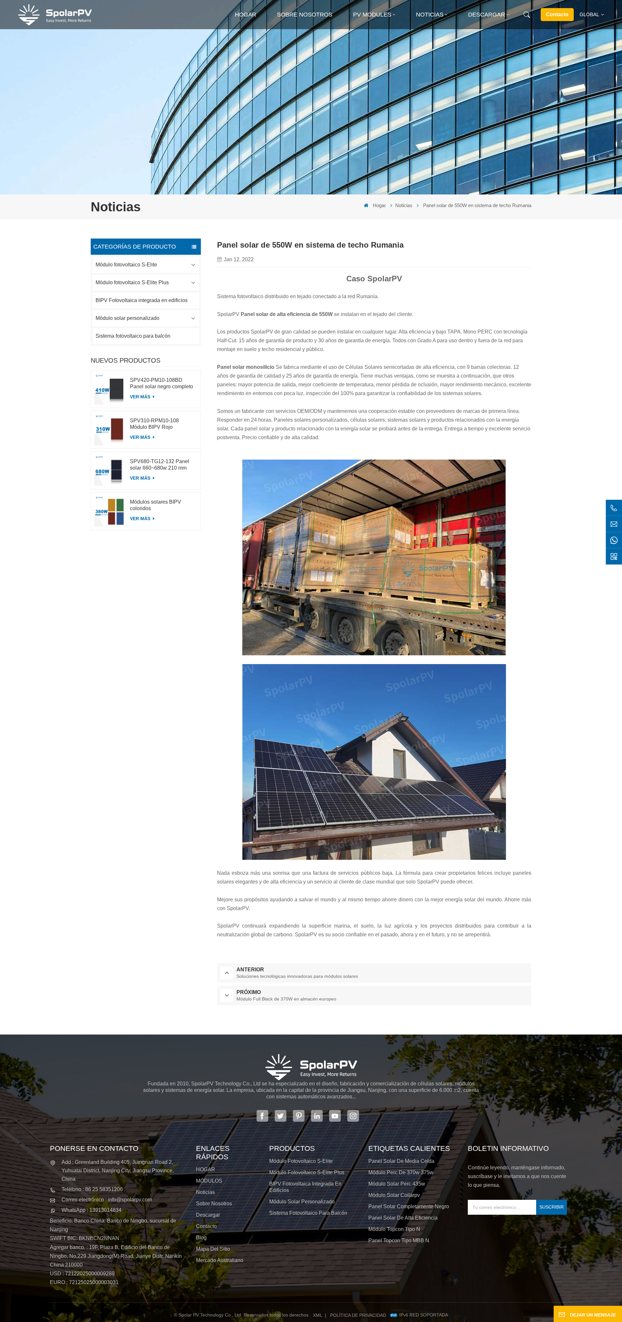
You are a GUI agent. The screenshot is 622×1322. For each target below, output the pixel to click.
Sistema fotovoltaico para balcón (133, 336)
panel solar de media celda (401, 1161)
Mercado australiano (219, 1260)
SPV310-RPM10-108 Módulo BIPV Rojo (154, 424)
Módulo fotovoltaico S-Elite (126, 264)
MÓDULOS (209, 1181)
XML (317, 1315)
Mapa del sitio (213, 1249)
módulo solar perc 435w (396, 1184)
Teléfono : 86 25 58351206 (92, 1189)
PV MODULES (372, 14)
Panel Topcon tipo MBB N (398, 1240)
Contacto (557, 14)
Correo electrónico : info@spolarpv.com (107, 1199)
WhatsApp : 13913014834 (91, 1210)
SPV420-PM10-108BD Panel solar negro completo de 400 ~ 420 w (161, 383)
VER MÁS (141, 396)
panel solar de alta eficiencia (403, 1218)
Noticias (429, 14)
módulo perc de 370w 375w (400, 1172)
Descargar (486, 14)
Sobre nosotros (304, 14)
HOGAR (205, 1169)
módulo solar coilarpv (394, 1195)
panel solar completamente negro (408, 1206)
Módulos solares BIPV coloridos (155, 505)
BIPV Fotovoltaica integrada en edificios (142, 300)
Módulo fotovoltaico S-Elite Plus (132, 282)
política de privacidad (358, 1315)
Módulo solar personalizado (127, 318)
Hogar (245, 14)
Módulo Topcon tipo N (394, 1229)
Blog (201, 1237)
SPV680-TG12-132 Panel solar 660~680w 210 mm (159, 465)
